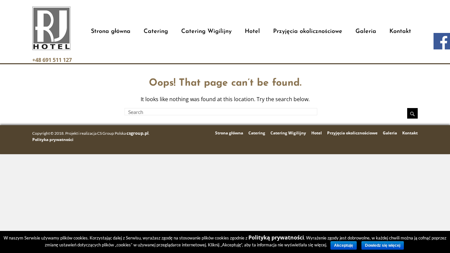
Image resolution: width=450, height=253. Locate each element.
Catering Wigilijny (206, 32)
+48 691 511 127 (52, 60)
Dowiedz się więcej (382, 245)
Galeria (365, 32)
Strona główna (110, 32)
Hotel (252, 32)
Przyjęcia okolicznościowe (307, 32)
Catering (156, 32)
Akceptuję (343, 245)
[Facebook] (442, 41)
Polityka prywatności (52, 139)
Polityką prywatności (276, 237)
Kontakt (400, 32)
